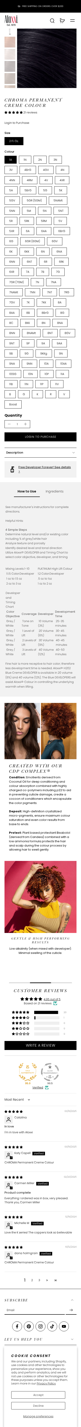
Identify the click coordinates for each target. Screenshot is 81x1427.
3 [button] (39, 1280)
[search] (52, 20)
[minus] (9, 424)
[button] (13, 112)
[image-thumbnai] (9, 30)
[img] (13, 1111)
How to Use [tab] (27, 491)
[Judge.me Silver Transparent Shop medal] (50, 1072)
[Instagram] (40, 1326)
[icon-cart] (62, 20)
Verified (37, 1087)
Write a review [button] (40, 1045)
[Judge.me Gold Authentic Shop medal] (28, 1072)
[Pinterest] (29, 1326)
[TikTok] (52, 1326)
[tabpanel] (40, 597)
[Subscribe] (71, 1310)
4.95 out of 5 (52, 999)
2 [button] (32, 1280)
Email (10, 1310)
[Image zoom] (46, 58)
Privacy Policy (46, 1383)
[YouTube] (64, 1326)
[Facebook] (17, 1326)
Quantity (13, 415)
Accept (38, 1395)
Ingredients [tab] (54, 491)
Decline (38, 1406)
